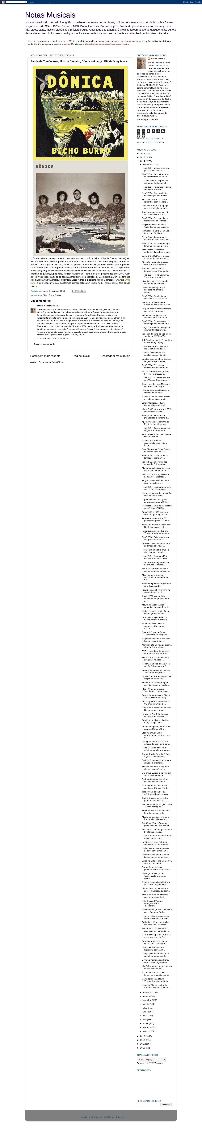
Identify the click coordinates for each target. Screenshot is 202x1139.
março (146, 1023)
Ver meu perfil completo (148, 119)
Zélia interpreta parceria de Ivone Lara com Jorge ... (154, 942)
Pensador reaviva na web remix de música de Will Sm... (157, 507)
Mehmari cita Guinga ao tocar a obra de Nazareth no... (157, 646)
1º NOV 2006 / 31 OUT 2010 (150, 142)
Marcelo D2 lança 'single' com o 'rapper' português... (157, 805)
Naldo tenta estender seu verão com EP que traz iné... (157, 494)
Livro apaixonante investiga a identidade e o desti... (155, 391)
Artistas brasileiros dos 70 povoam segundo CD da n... (156, 519)
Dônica (58, 295)
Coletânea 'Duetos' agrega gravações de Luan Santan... (156, 824)
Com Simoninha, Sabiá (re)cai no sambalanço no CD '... (156, 450)
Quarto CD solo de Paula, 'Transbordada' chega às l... (156, 633)
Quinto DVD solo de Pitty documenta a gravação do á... (155, 598)
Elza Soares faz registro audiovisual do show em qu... (156, 251)
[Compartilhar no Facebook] (81, 291)
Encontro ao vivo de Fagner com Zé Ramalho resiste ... (155, 683)
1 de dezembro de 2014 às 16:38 (52, 338)
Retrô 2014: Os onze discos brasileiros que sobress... (155, 219)
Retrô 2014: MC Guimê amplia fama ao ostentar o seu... (156, 244)
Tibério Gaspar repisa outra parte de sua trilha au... (155, 799)
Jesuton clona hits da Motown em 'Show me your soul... (156, 883)
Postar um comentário (44, 344)
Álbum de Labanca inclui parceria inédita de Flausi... (156, 606)
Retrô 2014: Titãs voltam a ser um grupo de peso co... (156, 538)
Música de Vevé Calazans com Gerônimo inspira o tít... (156, 526)
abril (145, 1020)
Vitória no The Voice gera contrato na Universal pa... (155, 316)
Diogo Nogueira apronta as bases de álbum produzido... (156, 238)
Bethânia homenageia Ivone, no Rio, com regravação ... (155, 961)
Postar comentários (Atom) (51, 362)
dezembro (148, 164)
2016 (143, 153)
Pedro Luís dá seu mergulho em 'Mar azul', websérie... (155, 923)
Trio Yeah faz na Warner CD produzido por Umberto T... (155, 929)
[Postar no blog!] (76, 291)
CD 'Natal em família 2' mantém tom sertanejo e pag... (157, 341)
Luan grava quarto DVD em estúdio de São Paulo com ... (156, 742)
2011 (142, 1044)
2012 (143, 1040)
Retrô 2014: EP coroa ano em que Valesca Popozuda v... (156, 379)
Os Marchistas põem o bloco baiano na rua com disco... (155, 856)
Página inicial (81, 355)
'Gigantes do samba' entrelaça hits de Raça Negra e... (156, 640)
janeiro (146, 1031)
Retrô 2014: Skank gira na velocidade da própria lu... (155, 297)
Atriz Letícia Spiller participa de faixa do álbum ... (156, 435)
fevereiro (147, 1027)
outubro (146, 996)
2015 (143, 157)
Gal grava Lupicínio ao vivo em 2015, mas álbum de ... (156, 774)
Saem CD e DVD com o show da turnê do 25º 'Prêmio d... (156, 257)
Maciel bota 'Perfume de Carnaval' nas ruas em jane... (157, 303)
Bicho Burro (48, 295)
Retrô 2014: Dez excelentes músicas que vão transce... (155, 194)
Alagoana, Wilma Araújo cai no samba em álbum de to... (156, 469)
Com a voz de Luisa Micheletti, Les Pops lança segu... (156, 385)
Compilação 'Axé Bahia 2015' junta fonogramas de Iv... (155, 955)
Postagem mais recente (45, 355)
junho (145, 1012)
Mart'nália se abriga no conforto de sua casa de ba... (157, 967)
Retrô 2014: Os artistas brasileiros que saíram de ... (156, 366)
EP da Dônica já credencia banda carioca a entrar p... (155, 618)
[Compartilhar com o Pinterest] (84, 291)
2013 (143, 1036)
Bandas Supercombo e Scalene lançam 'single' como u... (157, 360)
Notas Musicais (50, 15)
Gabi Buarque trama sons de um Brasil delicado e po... (155, 213)
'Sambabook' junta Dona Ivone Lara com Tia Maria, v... (156, 232)
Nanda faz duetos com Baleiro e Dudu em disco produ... (156, 398)
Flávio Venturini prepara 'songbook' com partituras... (156, 690)
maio (145, 1016)
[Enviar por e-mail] (73, 291)
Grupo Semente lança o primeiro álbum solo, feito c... (156, 868)
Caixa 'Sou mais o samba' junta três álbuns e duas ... (156, 837)
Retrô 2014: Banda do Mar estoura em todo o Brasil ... (155, 557)
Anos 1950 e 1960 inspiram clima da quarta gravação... (156, 513)
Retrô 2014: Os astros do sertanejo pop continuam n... (156, 322)
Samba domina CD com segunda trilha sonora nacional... (153, 626)
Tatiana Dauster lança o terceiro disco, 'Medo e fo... (156, 269)
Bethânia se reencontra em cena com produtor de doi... (156, 843)
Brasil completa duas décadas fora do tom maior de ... (156, 811)
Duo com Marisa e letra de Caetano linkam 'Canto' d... (155, 986)
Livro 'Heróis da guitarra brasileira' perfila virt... (153, 948)
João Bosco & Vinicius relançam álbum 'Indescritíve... (152, 903)
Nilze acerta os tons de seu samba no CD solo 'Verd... (155, 786)
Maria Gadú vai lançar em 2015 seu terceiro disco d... (157, 410)
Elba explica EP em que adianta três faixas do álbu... (157, 830)
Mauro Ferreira (44, 306)
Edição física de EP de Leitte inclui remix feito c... (155, 482)
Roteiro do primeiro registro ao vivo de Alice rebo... (156, 584)
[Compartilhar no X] (78, 291)
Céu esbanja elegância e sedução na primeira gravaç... (153, 289)
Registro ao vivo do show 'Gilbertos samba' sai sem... (156, 226)
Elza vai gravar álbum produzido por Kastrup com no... (156, 735)
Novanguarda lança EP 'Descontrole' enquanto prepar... (154, 875)
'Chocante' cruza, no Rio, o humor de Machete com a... (156, 973)
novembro (148, 992)
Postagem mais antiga (116, 355)
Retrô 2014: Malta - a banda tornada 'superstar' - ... (155, 456)
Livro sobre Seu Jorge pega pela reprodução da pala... (155, 207)
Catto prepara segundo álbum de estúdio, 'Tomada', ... (156, 563)
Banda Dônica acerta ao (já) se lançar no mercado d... (156, 677)
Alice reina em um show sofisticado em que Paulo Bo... (155, 577)
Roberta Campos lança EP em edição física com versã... (156, 665)
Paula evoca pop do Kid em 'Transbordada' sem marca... (156, 532)
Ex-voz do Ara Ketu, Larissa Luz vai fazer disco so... (155, 715)
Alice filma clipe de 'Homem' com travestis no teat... (155, 896)
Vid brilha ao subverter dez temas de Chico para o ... (155, 463)
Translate (159, 1063)
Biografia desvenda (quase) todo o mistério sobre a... (155, 263)
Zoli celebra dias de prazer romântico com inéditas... (155, 200)
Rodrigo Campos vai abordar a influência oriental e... (156, 761)
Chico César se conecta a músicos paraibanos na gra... (156, 749)
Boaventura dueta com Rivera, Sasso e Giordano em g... (156, 696)
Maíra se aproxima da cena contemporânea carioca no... (156, 570)
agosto (146, 1004)
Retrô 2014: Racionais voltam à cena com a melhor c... (156, 188)
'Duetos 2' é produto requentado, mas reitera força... (154, 442)
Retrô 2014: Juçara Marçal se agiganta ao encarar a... (156, 429)
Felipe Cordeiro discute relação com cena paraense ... (156, 310)
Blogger (119, 1117)
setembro (147, 1000)
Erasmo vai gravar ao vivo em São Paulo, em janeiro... (156, 671)
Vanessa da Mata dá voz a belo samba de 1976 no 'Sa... (156, 335)
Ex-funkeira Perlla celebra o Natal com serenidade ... (155, 347)
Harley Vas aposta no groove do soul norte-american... (155, 849)
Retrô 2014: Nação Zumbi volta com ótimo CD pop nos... (156, 488)
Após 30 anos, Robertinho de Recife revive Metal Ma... (155, 423)
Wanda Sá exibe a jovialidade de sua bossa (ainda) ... (155, 475)
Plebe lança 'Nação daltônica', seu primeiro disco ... (156, 658)
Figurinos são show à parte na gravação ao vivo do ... (156, 591)
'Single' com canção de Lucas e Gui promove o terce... (157, 709)
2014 (143, 161)
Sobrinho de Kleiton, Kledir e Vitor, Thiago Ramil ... (155, 721)
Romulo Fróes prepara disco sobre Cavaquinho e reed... (156, 917)
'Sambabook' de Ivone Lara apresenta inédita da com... (156, 889)
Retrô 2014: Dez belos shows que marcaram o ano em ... (156, 175)
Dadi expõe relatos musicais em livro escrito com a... (155, 780)
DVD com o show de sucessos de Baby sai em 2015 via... (156, 652)
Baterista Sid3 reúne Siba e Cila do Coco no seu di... (157, 862)
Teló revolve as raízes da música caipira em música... (156, 793)
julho (145, 1008)
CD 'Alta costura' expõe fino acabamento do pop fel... (155, 181)
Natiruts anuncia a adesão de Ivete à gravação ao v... (155, 612)
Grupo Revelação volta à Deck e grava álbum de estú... (156, 755)
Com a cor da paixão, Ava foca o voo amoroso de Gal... (156, 936)
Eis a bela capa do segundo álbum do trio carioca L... (155, 282)
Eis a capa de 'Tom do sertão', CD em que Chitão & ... (156, 702)
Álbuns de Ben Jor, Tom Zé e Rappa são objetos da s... (155, 818)
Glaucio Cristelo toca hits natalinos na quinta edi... (154, 354)
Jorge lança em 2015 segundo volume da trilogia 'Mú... (156, 328)
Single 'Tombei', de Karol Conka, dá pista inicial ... (154, 404)
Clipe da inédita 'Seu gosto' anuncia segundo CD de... (155, 500)
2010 (143, 1048)
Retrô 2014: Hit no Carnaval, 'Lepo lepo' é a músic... (155, 276)
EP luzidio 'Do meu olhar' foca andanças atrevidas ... (156, 544)
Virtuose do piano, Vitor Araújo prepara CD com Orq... (156, 728)
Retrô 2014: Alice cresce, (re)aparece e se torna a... (155, 416)
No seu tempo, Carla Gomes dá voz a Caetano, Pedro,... (157, 911)
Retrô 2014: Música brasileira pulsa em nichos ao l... (155, 169)
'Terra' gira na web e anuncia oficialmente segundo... (155, 551)
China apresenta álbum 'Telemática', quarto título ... (156, 980)
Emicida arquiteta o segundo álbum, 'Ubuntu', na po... (155, 768)
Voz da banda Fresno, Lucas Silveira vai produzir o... (155, 372)
